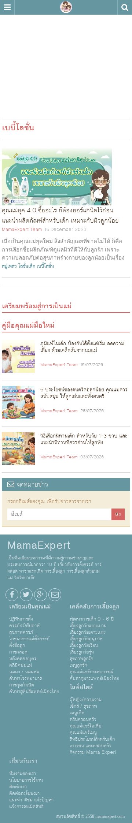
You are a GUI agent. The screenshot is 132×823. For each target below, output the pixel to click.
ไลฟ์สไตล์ (81, 687)
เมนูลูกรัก (78, 665)
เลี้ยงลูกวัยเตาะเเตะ (88, 632)
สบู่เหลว (9, 266)
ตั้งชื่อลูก (17, 645)
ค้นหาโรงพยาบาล (25, 678)
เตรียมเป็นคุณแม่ (30, 606)
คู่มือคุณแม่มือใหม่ (28, 325)
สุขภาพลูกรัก (81, 658)
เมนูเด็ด (77, 713)
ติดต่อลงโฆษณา (24, 793)
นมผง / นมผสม (24, 672)
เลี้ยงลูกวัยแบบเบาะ (88, 625)
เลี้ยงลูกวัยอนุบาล (86, 639)
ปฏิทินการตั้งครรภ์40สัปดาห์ (24, 622)
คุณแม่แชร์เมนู (83, 732)
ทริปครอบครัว (83, 719)
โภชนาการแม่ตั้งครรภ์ (29, 639)
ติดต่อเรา (18, 786)
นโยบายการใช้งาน (26, 780)
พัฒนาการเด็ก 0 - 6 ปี (92, 619)
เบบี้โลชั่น (45, 266)
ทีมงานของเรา (22, 773)
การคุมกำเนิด (21, 685)
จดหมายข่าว (31, 484)
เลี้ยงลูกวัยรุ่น (82, 652)
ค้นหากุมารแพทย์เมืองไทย (94, 678)
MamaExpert (66, 7)
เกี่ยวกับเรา (23, 761)
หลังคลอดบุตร (22, 658)
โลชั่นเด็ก (26, 266)
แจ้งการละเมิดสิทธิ (26, 806)
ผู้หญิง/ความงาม (86, 699)
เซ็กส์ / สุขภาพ (83, 706)
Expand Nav (7, 7)
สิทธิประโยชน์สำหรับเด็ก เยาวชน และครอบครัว (92, 742)
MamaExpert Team (22, 229)
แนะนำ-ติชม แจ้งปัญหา (31, 800)
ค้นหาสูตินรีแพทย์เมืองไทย (34, 691)
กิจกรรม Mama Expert (93, 752)
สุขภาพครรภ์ (21, 632)
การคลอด (18, 652)
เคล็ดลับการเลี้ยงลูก (95, 606)
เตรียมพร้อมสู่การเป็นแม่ (37, 306)
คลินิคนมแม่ (20, 665)
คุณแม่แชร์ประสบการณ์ (91, 672)
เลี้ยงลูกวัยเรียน (84, 645)
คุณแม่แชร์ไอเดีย (85, 726)
